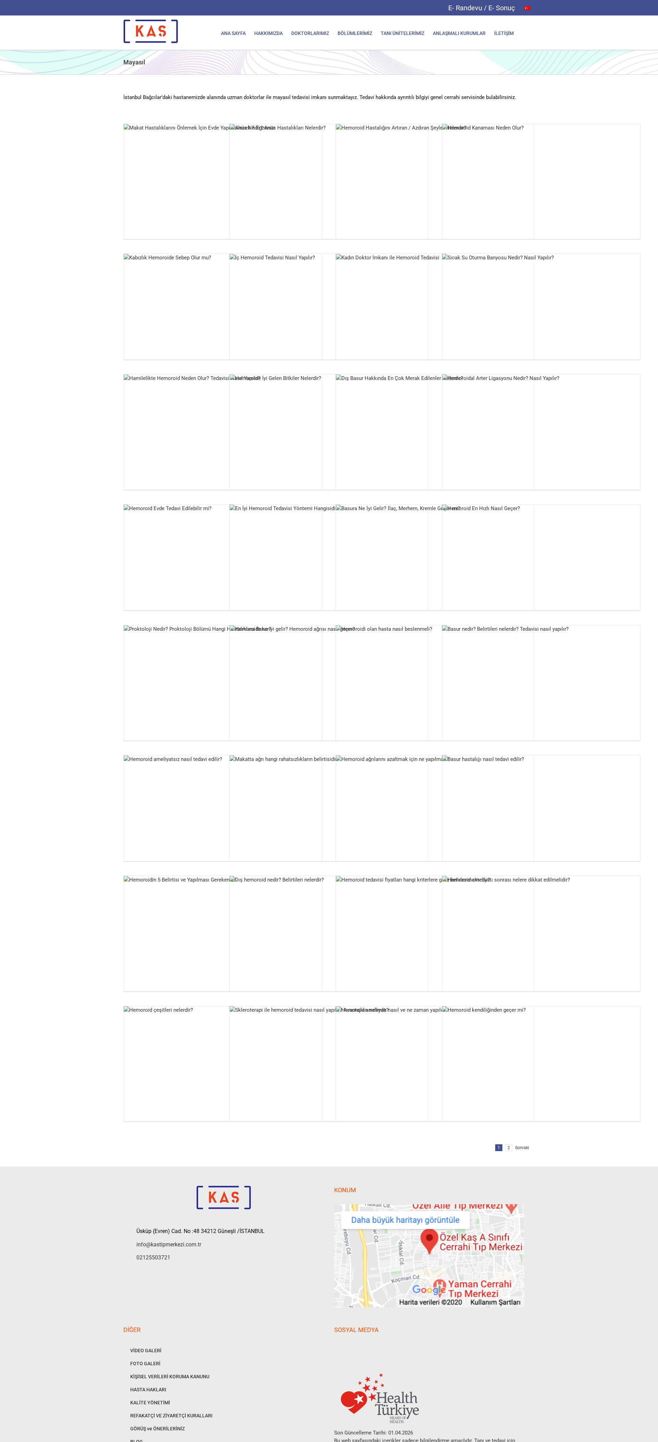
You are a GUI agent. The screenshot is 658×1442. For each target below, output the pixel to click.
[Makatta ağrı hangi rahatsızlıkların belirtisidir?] (329, 821)
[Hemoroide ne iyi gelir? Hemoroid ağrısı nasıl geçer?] (329, 691)
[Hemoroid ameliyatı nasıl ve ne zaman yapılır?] (435, 1072)
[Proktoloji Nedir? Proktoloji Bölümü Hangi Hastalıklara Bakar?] (223, 691)
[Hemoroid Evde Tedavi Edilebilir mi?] (223, 571)
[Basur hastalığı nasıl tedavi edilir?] (541, 821)
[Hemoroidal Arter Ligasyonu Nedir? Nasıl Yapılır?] (541, 440)
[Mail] (382, 1348)
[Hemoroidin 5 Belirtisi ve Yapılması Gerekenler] (223, 942)
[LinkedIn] (373, 1348)
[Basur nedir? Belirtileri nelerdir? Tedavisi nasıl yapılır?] (541, 691)
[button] (524, 33)
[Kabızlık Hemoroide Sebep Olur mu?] (223, 320)
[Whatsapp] (364, 1348)
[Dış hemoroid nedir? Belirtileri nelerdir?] (329, 942)
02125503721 (153, 1257)
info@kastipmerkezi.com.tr (168, 1244)
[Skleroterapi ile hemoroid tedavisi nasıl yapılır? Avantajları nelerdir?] (329, 1072)
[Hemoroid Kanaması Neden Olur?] (541, 190)
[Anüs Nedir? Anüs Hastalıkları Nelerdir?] (329, 190)
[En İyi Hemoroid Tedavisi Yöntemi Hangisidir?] (329, 571)
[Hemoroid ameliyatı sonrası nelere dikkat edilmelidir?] (541, 942)
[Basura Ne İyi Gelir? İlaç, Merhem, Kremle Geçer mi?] (435, 571)
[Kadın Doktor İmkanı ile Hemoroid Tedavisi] (435, 320)
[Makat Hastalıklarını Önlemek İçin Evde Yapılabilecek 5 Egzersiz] (223, 190)
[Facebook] (336, 1348)
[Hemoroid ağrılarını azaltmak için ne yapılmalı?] (435, 821)
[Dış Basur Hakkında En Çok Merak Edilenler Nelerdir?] (435, 440)
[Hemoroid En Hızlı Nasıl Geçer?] (541, 571)
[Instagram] (345, 1348)
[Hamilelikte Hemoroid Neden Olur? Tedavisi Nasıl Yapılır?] (223, 440)
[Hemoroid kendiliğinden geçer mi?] (541, 1072)
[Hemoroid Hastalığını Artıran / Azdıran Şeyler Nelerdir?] (435, 190)
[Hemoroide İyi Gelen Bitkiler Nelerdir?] (329, 440)
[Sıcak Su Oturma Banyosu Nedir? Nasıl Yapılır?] (541, 320)
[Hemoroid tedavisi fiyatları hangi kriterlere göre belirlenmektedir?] (435, 942)
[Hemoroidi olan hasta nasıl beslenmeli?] (435, 691)
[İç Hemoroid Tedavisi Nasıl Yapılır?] (329, 320)
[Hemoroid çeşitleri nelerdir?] (223, 1072)
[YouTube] (355, 1348)
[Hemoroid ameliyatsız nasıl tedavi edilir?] (223, 821)
